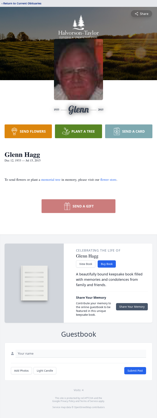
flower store (108, 179)
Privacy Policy (68, 401)
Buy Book (107, 264)
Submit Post (135, 370)
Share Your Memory (132, 306)
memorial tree (51, 179)
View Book (85, 264)
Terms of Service (89, 401)
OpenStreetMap (82, 407)
